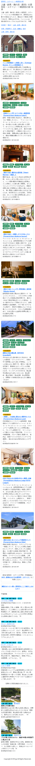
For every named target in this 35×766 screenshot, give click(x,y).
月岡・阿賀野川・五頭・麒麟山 (11, 29)
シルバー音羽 (5, 666)
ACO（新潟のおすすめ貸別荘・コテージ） (16, 577)
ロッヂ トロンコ (7, 645)
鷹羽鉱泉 (17, 703)
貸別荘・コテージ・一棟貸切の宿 (12, 1)
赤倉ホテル (17, 735)
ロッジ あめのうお (8, 624)
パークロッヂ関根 (7, 601)
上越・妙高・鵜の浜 (8, 32)
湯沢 (24, 29)
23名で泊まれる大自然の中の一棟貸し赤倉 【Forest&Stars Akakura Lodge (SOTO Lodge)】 (17, 480)
